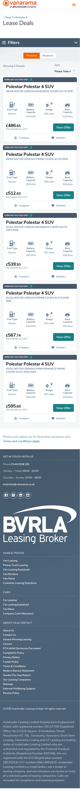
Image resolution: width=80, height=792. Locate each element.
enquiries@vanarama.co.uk (19, 484)
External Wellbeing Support (19, 688)
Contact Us (9, 635)
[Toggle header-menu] (74, 4)
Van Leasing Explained (16, 569)
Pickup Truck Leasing (15, 565)
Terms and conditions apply (21, 441)
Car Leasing (10, 600)
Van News (9, 578)
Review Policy (11, 693)
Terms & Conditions (14, 666)
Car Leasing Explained (16, 604)
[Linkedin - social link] (21, 495)
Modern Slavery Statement (18, 670)
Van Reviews (10, 574)
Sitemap (8, 684)
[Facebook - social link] (6, 495)
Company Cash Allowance (18, 613)
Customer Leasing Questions (20, 583)
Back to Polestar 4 (16, 17)
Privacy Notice (11, 657)
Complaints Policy (13, 652)
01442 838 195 (20, 464)
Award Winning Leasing (17, 639)
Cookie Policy (11, 661)
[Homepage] (19, 4)
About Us (8, 630)
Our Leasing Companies (17, 679)
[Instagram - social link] (13, 495)
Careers (7, 643)
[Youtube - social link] (28, 495)
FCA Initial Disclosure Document (22, 648)
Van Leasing (10, 560)
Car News (8, 609)
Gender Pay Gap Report (17, 675)
